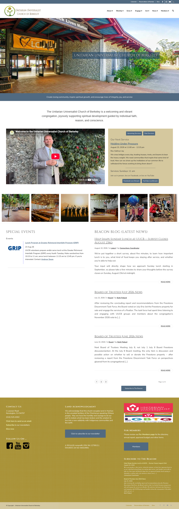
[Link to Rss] (173, 2)
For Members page (147, 434)
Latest (113, 248)
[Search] (173, 11)
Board (110, 298)
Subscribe (10, 425)
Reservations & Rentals (146, 2)
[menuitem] (134, 1)
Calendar (134, 2)
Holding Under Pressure (124, 143)
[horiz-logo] (23, 11)
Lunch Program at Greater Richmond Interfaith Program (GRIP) (52, 243)
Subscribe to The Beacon (140, 458)
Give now (10, 429)
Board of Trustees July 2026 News (118, 292)
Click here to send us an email (18, 421)
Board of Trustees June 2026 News (118, 336)
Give (158, 2)
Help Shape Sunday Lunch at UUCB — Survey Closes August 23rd (131, 240)
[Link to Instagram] (166, 2)
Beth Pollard (122, 298)
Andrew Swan (47, 259)
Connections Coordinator (129, 248)
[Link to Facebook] (162, 2)
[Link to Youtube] (170, 2)
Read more (165, 282)
